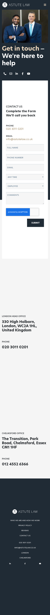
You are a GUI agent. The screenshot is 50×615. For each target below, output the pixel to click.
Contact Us (25, 536)
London (25, 553)
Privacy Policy (25, 525)
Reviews (25, 530)
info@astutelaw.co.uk (19, 139)
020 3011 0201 (15, 129)
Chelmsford (25, 558)
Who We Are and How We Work (25, 520)
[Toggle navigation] (45, 5)
